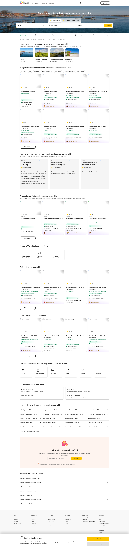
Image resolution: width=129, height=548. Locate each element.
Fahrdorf (74, 397)
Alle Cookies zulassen (97, 538)
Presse (99, 519)
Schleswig (69, 397)
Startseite (22, 39)
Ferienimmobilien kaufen (103, 523)
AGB (99, 528)
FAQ (49, 523)
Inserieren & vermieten (69, 517)
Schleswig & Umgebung (41, 59)
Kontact (66, 523)
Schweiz (16, 521)
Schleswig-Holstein (42, 39)
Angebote (54, 39)
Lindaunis (85, 391)
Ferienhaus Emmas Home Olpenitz (75, 91)
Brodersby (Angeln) (71, 391)
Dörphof (42, 391)
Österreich (16, 519)
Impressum (100, 532)
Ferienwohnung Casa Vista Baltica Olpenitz (55, 218)
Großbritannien (17, 523)
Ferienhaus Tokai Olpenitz (50, 91)
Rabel (32, 391)
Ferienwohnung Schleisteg (28, 91)
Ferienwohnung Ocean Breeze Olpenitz (31, 126)
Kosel (77, 391)
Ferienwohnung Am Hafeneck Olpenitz (99, 91)
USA (15, 525)
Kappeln (22, 59)
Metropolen (33, 528)
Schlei (49, 39)
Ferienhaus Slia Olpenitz (50, 126)
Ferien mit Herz (101, 521)
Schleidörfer (68, 59)
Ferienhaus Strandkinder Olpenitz (75, 126)
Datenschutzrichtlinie (41, 543)
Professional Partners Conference (88, 521)
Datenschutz (101, 530)
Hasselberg (36, 391)
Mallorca (33, 517)
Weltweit (33, 525)
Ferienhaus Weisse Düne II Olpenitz (30, 287)
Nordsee (33, 519)
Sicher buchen (51, 521)
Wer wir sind (101, 517)
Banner (66, 521)
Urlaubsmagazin (51, 519)
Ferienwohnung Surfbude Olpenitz (53, 335)
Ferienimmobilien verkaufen (104, 525)
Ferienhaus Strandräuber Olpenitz (75, 287)
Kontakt (49, 525)
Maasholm (23, 160)
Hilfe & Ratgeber (68, 519)
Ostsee (32, 521)
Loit (89, 391)
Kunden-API (84, 519)
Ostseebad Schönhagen (56, 59)
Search (49, 517)
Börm (91, 397)
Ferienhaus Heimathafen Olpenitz (53, 287)
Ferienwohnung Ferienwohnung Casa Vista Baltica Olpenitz (58, 165)
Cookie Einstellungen (97, 544)
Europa (27, 39)
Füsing (80, 391)
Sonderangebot (61, 39)
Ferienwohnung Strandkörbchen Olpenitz (100, 126)
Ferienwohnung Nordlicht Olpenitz (75, 335)
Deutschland (33, 39)
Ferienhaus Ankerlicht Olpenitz (74, 218)
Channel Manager (85, 517)
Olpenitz (53, 160)
